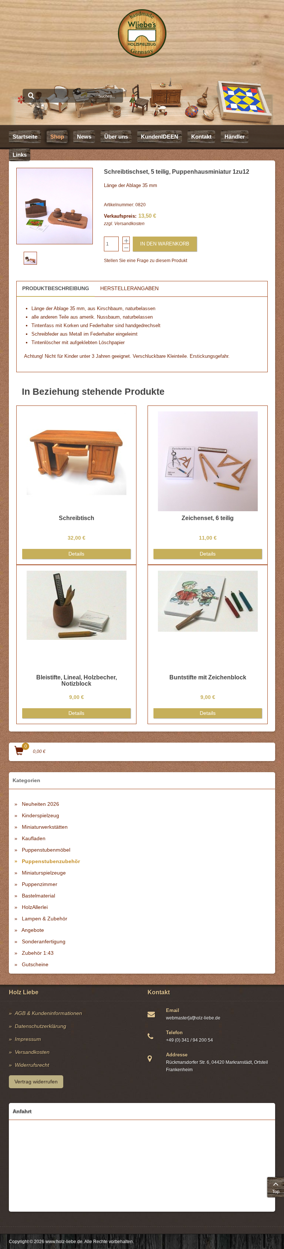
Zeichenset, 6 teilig (208, 518)
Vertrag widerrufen (36, 1082)
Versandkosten (129, 223)
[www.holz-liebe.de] (142, 33)
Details (76, 554)
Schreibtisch (76, 518)
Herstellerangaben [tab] (129, 288)
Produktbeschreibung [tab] (55, 288)
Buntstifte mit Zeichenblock (207, 677)
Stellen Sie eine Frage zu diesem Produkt (145, 260)
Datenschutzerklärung (40, 1026)
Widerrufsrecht (32, 1065)
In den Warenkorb (164, 244)
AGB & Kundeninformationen (48, 1013)
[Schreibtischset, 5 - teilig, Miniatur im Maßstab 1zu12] (54, 206)
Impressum (28, 1039)
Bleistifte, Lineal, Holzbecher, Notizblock (76, 680)
